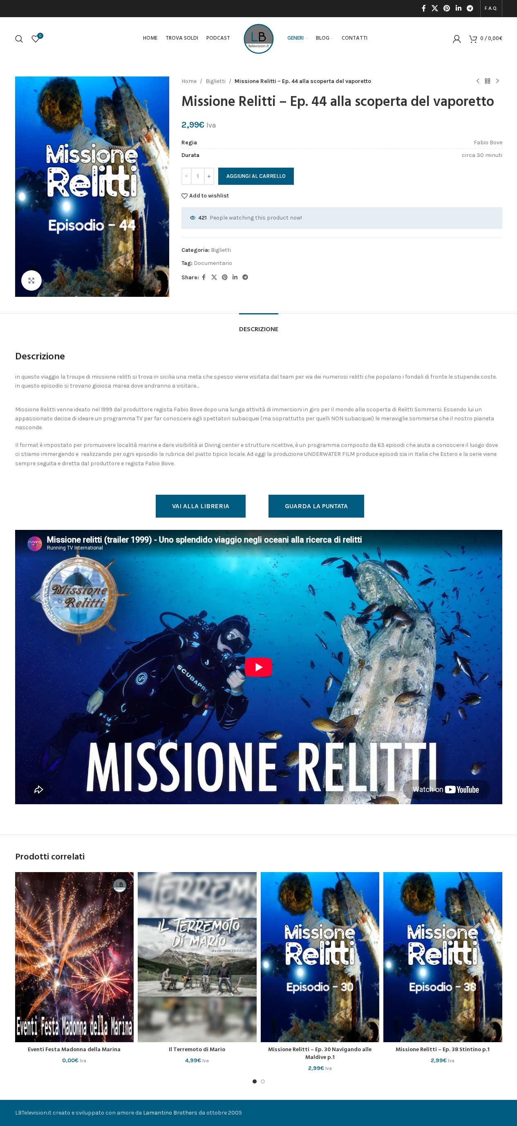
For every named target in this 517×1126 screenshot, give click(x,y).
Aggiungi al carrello (256, 176)
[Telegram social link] (470, 8)
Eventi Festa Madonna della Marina (74, 1049)
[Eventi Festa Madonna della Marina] (74, 957)
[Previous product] (478, 81)
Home (189, 81)
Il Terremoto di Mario (197, 1049)
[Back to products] (487, 81)
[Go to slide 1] (255, 1081)
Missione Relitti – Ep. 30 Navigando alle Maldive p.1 (320, 1054)
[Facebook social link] (424, 8)
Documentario (213, 263)
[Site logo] (258, 38)
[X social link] (435, 8)
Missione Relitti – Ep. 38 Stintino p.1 (443, 1049)
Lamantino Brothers (170, 1112)
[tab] (258, 325)
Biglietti (216, 81)
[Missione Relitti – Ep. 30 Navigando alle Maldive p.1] (320, 957)
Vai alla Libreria (200, 506)
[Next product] (497, 81)
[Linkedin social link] (458, 8)
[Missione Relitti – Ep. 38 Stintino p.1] (442, 957)
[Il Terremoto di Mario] (197, 957)
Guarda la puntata (316, 506)
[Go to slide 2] (263, 1081)
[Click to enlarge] (31, 280)
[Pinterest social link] (447, 8)
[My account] (457, 39)
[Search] (19, 39)
